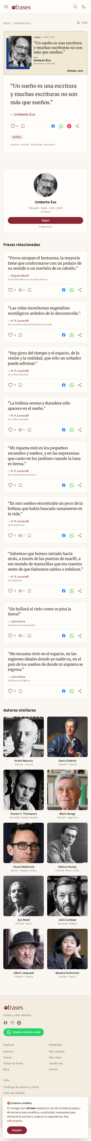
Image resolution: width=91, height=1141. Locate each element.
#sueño (25, 144)
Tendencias (56, 1063)
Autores (8, 1051)
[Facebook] (5, 1023)
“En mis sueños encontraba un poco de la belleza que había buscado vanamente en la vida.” (45, 508)
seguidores (45, 226)
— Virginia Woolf (18, 276)
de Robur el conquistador (21, 625)
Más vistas (55, 1057)
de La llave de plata (18, 374)
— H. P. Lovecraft (18, 321)
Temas (7, 1057)
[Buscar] (75, 7)
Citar (84, 22)
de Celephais (15, 580)
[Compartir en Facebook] (53, 126)
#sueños (14, 144)
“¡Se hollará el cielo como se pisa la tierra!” (39, 612)
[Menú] (6, 7)
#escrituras (37, 144)
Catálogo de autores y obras (21, 1087)
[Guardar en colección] (23, 126)
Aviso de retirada (14, 1093)
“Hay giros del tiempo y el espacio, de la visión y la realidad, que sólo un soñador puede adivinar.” (44, 358)
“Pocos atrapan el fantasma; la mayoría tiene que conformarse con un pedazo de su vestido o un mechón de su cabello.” (44, 263)
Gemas (53, 1069)
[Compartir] (77, 126)
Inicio (6, 23)
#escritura (49, 144)
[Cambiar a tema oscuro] (84, 7)
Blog (6, 1069)
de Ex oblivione (16, 525)
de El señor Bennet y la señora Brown (27, 279)
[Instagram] (12, 1023)
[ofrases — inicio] (23, 7)
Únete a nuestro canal (26, 1032)
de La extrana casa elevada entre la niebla (30, 324)
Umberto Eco (22, 23)
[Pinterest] (19, 1023)
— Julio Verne (16, 621)
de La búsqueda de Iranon (22, 475)
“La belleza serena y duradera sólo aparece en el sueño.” (39, 406)
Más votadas (57, 1051)
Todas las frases (13, 1063)
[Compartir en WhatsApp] (61, 126)
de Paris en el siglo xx (19, 680)
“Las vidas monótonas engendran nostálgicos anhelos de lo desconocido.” (44, 311)
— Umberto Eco (22, 114)
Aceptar (17, 1130)
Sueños (17, 137)
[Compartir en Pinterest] (69, 126)
